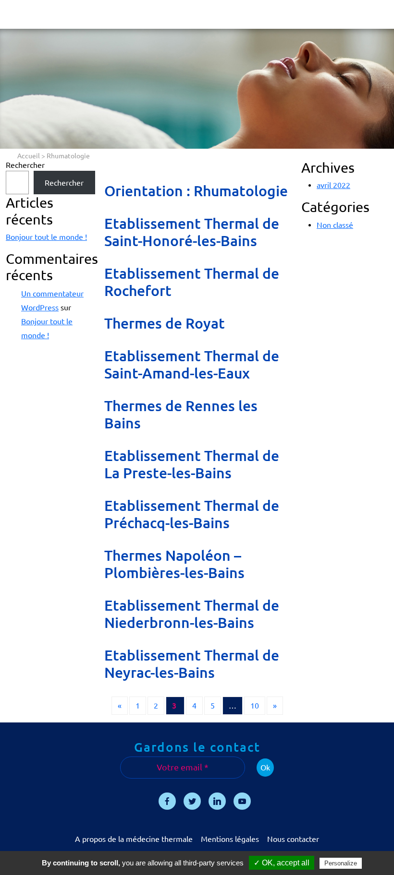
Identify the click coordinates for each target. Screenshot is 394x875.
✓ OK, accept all (281, 863)
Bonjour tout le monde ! (46, 237)
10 (254, 705)
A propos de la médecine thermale (134, 839)
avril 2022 (333, 185)
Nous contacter (293, 839)
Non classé (335, 225)
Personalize (340, 863)
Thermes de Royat (164, 323)
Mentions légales (230, 839)
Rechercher (25, 165)
